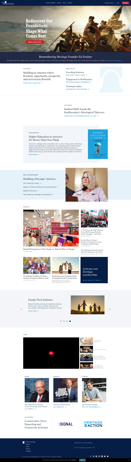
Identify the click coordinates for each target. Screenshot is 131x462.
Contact (28, 451)
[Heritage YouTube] (107, 456)
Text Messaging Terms (34, 456)
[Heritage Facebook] (96, 456)
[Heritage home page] (24, 442)
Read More (33, 154)
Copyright (42, 456)
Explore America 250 (35, 42)
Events (59, 3)
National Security (29, 191)
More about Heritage (31, 83)
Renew (70, 3)
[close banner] (129, 460)
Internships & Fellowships (77, 89)
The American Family (31, 183)
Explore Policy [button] (109, 3)
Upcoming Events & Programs (78, 82)
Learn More (32, 311)
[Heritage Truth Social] (93, 456)
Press (64, 3)
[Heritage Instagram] (99, 456)
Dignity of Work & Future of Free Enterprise (39, 187)
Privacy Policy (26, 456)
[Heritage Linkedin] (102, 456)
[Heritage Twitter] (90, 456)
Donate (125, 3)
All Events (29, 409)
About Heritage (50, 3)
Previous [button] (22, 309)
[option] (65, 306)
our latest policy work (75, 75)
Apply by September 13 (91, 407)
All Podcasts (58, 407)
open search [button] (118, 3)
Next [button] (109, 309)
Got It (82, 460)
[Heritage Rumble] (105, 456)
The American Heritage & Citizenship (37, 194)
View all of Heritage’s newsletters (83, 447)
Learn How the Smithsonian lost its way (80, 116)
